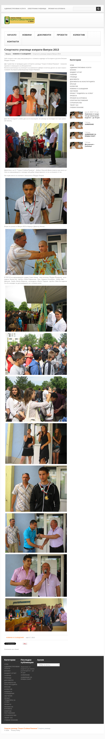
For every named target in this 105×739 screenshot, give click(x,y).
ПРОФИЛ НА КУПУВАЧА (78, 98)
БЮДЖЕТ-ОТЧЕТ (76, 72)
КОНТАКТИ (13, 41)
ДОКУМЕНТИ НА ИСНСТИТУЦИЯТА (82, 81)
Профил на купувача (56, 8)
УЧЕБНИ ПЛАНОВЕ (76, 107)
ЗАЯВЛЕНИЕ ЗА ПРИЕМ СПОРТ (90, 135)
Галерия (73, 74)
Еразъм (73, 84)
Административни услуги (15, 8)
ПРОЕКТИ (62, 35)
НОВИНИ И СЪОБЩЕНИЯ (22, 54)
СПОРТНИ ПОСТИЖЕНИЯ (79, 100)
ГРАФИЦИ (73, 77)
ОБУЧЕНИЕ (74, 91)
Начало (8, 54)
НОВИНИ (27, 35)
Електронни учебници (37, 8)
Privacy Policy (15, 730)
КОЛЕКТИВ (79, 35)
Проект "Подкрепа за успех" (81, 93)
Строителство (76, 103)
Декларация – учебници (90, 145)
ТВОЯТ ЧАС (74, 105)
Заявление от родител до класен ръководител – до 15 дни (92, 115)
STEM (72, 65)
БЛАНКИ (73, 70)
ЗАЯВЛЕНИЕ (89, 124)
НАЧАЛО (11, 35)
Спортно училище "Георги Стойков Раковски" (21, 728)
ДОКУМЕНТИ (44, 35)
